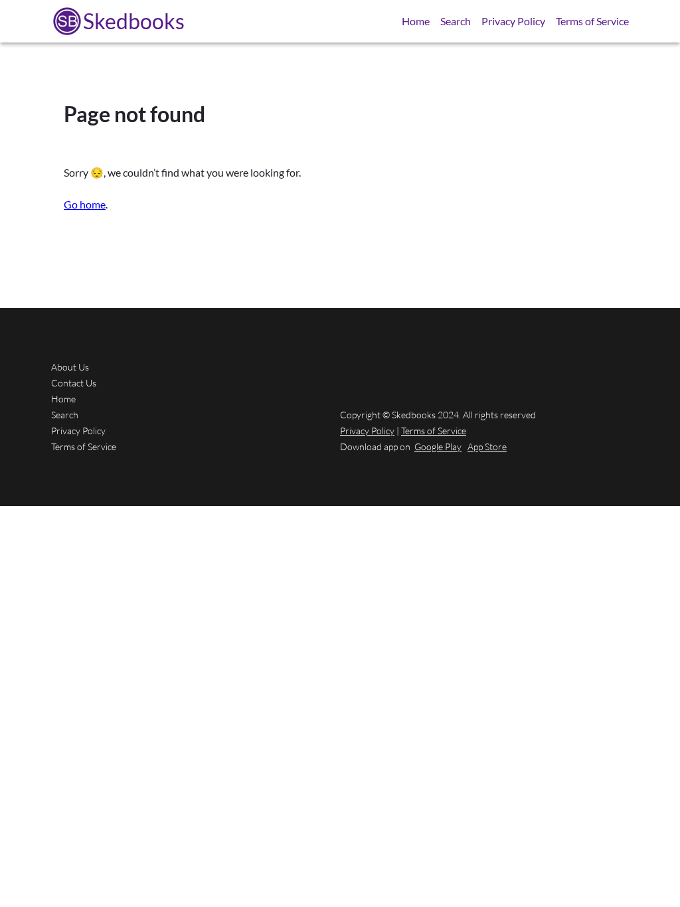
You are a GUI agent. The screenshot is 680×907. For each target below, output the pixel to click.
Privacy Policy (513, 21)
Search (455, 21)
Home (416, 21)
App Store (487, 446)
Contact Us (73, 382)
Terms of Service (592, 21)
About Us (70, 366)
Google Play (438, 446)
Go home (85, 204)
